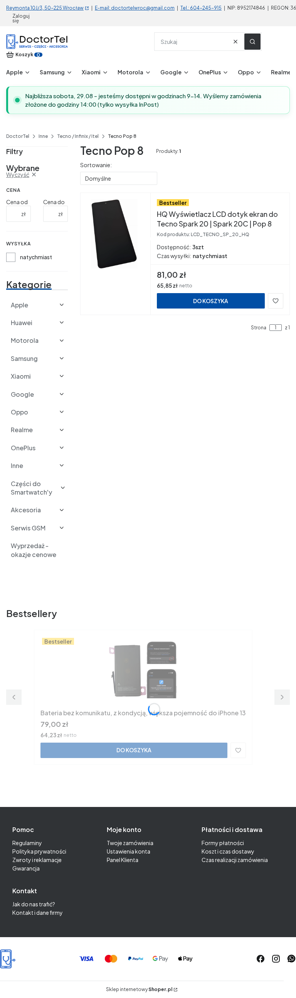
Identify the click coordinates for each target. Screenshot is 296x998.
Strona (258, 327)
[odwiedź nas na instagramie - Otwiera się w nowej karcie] (276, 958)
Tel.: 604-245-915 (201, 8)
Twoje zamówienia (130, 842)
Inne (43, 136)
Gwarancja (26, 868)
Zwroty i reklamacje (37, 859)
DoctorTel (17, 136)
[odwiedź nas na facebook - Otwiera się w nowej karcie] (260, 958)
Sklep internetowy (139, 989)
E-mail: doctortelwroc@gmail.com (135, 8)
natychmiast (36, 257)
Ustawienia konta (128, 851)
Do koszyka (210, 300)
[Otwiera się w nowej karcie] (291, 958)
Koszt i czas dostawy (228, 851)
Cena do (54, 202)
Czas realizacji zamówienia (235, 859)
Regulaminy (27, 842)
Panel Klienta (122, 859)
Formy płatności (223, 842)
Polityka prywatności (39, 851)
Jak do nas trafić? (33, 904)
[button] (252, 42)
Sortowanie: (96, 164)
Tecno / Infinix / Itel (78, 136)
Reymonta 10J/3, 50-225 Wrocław (45, 8)
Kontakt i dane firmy (37, 912)
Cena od (17, 202)
